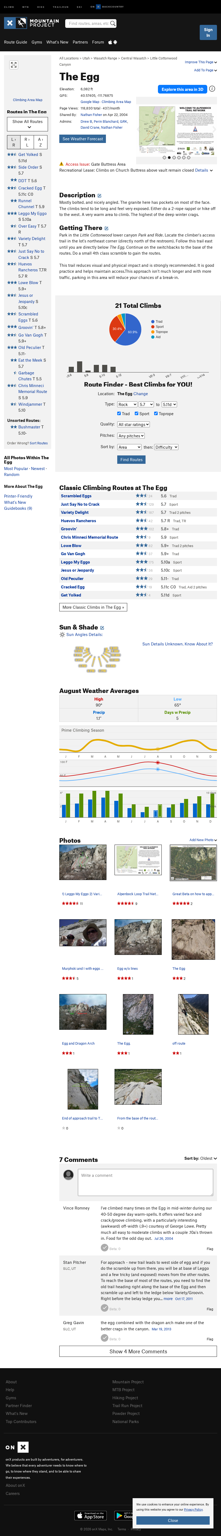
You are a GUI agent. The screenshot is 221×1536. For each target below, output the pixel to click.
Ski (79, 6)
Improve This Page (199, 62)
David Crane (90, 127)
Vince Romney (76, 1207)
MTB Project (123, 1389)
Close (173, 1520)
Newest (38, 468)
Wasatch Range (105, 58)
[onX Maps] (17, 1451)
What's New (57, 41)
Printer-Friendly (18, 496)
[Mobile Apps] (112, 41)
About (11, 1381)
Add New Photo (201, 840)
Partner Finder (19, 1405)
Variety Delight (31, 238)
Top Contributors (21, 1421)
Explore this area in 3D (182, 89)
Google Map (90, 101)
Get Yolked (28, 154)
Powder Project (126, 1413)
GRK (123, 121)
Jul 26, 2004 (163, 1238)
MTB (25, 6)
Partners (80, 41)
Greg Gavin (73, 1322)
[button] (141, 130)
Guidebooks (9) (18, 508)
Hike (41, 6)
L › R (13, 142)
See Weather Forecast (83, 138)
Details (201, 170)
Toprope (166, 413)
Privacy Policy (193, 1509)
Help (10, 1389)
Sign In (208, 32)
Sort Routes (39, 443)
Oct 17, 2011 (184, 1299)
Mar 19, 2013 (161, 1329)
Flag (210, 1249)
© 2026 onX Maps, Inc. (96, 1529)
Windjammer (30, 404)
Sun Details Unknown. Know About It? (177, 643)
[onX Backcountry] (107, 7)
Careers (13, 1493)
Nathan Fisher (91, 114)
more (168, 1298)
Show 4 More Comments (138, 1351)
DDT (22, 180)
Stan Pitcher (74, 1262)
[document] (173, 1513)
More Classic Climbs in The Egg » (93, 607)
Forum (98, 41)
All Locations (69, 58)
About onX (15, 1485)
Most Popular (16, 468)
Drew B (86, 121)
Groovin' (25, 327)
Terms (122, 1529)
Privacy (136, 1529)
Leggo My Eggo (32, 213)
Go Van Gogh (30, 334)
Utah (86, 58)
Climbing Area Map (27, 100)
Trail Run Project (127, 1405)
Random (11, 474)
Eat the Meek (30, 360)
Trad (125, 413)
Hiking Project (125, 1397)
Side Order (28, 167)
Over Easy (27, 226)
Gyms (37, 41)
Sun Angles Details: (92, 652)
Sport (143, 413)
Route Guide (15, 41)
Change (140, 393)
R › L (27, 142)
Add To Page (204, 70)
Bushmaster (29, 426)
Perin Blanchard (106, 121)
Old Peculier (29, 347)
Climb (9, 6)
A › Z (40, 142)
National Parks (125, 1421)
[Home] (34, 23)
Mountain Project (128, 1381)
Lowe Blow (28, 282)
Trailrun (61, 6)
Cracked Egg (30, 187)
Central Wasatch (133, 58)
